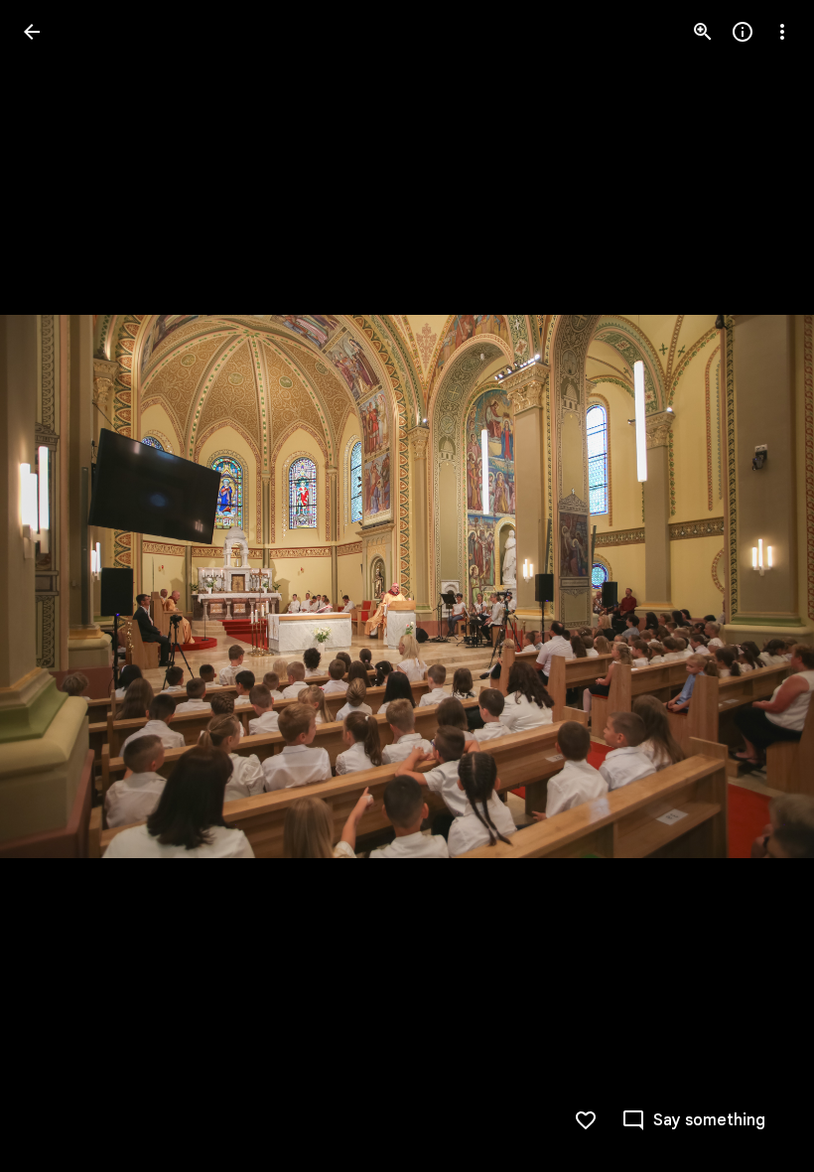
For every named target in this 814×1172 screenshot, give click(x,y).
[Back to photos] (32, 32)
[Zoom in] (703, 32)
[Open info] (742, 32)
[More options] (782, 32)
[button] (55, 586)
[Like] (586, 1120)
